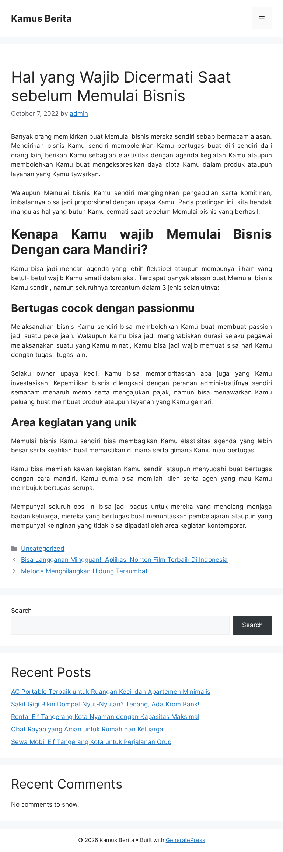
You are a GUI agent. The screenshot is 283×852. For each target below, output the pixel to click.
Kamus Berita (41, 18)
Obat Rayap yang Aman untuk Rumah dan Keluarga (87, 729)
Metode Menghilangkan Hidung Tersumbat (84, 571)
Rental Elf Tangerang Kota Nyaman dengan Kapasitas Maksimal (105, 716)
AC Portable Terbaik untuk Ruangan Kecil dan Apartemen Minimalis (110, 691)
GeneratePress (185, 840)
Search (21, 610)
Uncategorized (42, 548)
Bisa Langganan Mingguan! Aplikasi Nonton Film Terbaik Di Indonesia (124, 559)
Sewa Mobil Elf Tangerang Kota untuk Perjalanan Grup (91, 741)
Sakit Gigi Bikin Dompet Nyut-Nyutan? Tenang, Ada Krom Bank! (105, 704)
